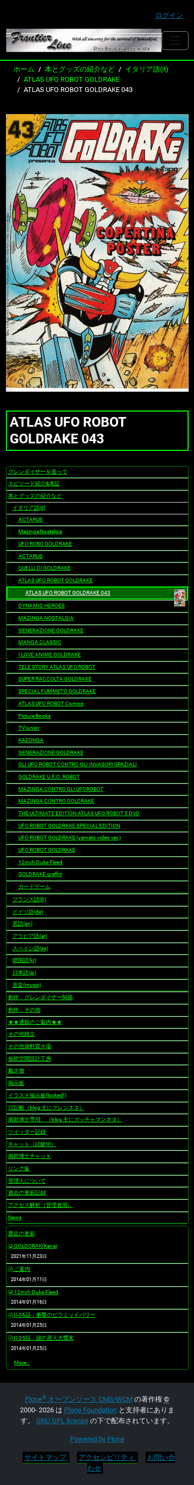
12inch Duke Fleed (40, 862)
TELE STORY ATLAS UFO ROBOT (56, 667)
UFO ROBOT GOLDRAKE (46, 850)
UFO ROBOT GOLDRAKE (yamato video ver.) (69, 837)
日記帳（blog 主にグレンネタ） (46, 1108)
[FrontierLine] (84, 40)
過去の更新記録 (27, 1193)
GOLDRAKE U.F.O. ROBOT (49, 777)
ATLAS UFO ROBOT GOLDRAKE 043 (67, 593)
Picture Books (34, 716)
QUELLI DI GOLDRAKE (44, 568)
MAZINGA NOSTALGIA (46, 618)
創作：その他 (24, 1010)
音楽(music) (26, 985)
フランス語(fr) (29, 899)
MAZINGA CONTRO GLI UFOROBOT (60, 789)
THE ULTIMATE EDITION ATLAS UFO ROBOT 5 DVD (79, 813)
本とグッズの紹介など (80, 69)
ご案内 (21, 1269)
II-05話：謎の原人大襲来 (43, 1338)
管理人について (27, 1181)
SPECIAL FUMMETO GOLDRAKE (57, 691)
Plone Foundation (90, 1410)
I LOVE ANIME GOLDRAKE (49, 654)
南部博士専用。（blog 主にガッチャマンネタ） (65, 1119)
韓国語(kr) (24, 960)
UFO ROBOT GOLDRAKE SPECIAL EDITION (69, 826)
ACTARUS (30, 519)
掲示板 (16, 1083)
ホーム (23, 69)
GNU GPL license (62, 1421)
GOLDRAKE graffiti (40, 874)
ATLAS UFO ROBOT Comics (51, 703)
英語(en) (22, 924)
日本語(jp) (24, 972)
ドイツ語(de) (27, 912)
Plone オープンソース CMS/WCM (79, 1399)
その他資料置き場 (29, 1046)
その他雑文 (21, 1034)
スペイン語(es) (30, 948)
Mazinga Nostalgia (40, 531)
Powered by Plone (97, 1439)
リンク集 (19, 1168)
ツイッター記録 (27, 1132)
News (15, 1217)
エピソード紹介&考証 (34, 483)
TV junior (28, 728)
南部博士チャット (29, 1156)
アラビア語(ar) (29, 936)
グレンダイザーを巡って (37, 472)
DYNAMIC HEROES (41, 606)
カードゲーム (34, 886)
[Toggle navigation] (175, 40)
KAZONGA (31, 740)
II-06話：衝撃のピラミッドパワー (54, 1315)
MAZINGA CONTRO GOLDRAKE (56, 801)
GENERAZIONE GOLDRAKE (51, 630)
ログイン (169, 15)
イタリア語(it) (147, 69)
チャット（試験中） (32, 1144)
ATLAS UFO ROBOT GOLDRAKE (72, 79)
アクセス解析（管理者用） (40, 1205)
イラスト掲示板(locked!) (37, 1095)
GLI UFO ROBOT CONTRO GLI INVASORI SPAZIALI (77, 764)
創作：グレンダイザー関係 (40, 997)
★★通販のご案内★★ (35, 1022)
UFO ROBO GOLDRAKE (45, 544)
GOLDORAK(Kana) (35, 1246)
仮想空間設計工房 (29, 1059)
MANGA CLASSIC (39, 642)
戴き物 (16, 1070)
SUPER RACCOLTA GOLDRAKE (55, 679)
